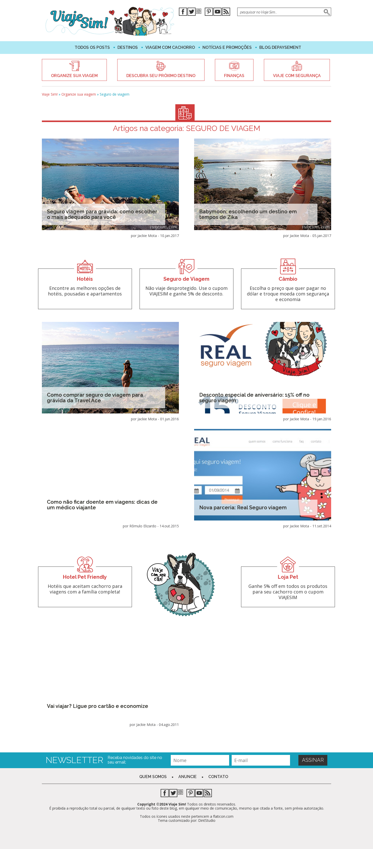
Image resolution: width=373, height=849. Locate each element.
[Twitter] (192, 12)
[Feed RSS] (226, 12)
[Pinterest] (209, 12)
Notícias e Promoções (227, 47)
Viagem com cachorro (170, 47)
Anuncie (187, 776)
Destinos (127, 47)
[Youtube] (217, 12)
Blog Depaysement (280, 47)
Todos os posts (92, 47)
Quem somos (153, 776)
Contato (218, 776)
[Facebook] (183, 12)
